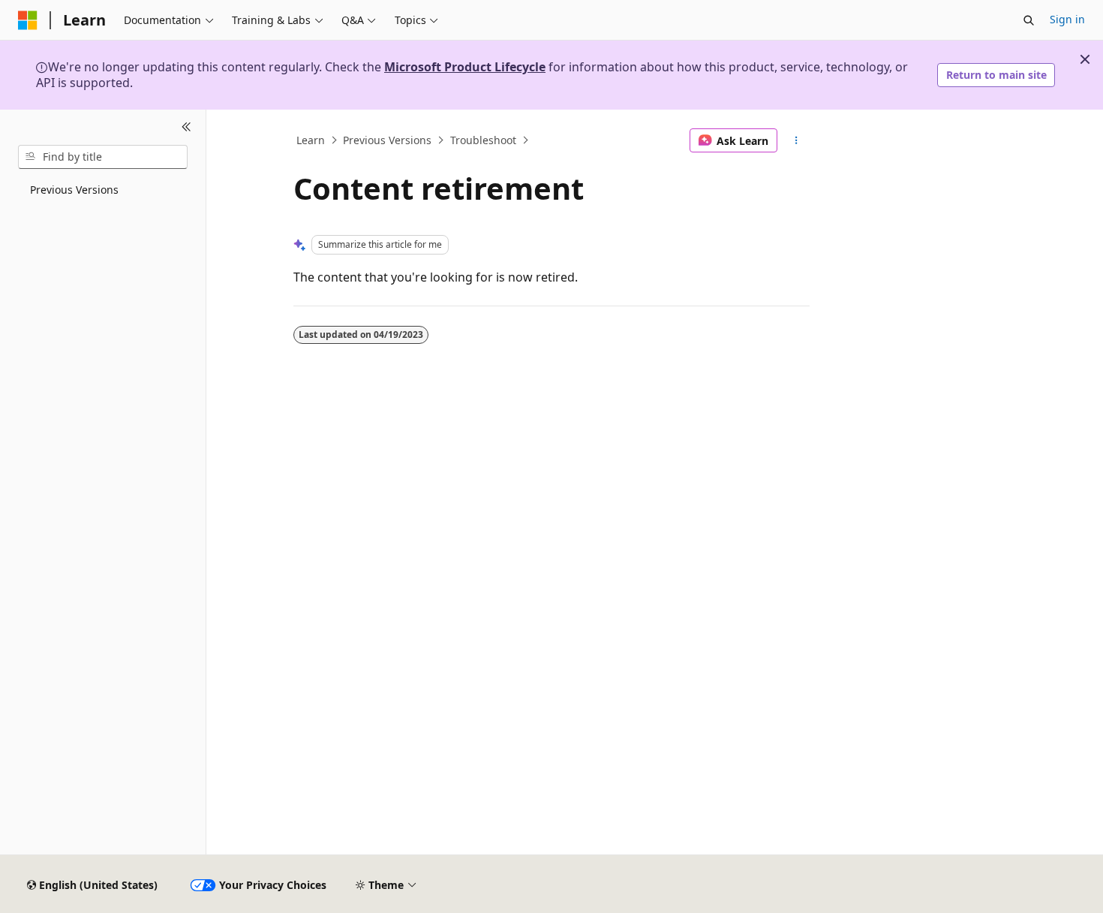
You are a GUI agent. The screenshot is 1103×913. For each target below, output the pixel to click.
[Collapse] (186, 128)
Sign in (1067, 19)
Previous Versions (387, 140)
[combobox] (103, 157)
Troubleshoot (483, 140)
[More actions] (796, 140)
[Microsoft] (28, 20)
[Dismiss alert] (1085, 59)
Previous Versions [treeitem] (74, 189)
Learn (310, 140)
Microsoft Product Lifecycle (464, 67)
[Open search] (1029, 20)
